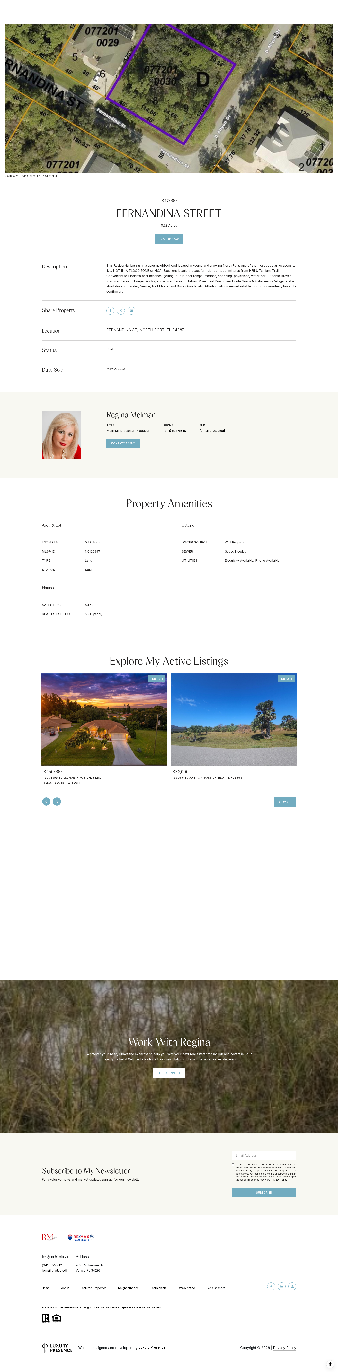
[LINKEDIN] (282, 1286)
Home (45, 1288)
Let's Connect (216, 1288)
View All (285, 801)
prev (46, 801)
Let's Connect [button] (169, 1073)
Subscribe (264, 1192)
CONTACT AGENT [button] (123, 443)
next (56, 801)
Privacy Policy (279, 1179)
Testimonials (158, 1288)
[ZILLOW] (292, 1286)
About (65, 1288)
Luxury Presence (151, 1347)
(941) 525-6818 (174, 431)
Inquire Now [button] (169, 239)
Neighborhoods (128, 1288)
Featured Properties (93, 1288)
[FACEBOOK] (271, 1286)
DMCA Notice (186, 1288)
